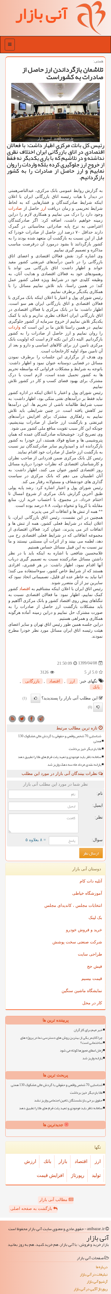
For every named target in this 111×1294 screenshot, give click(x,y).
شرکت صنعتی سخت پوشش (77, 942)
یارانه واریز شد (92, 1058)
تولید (96, 1175)
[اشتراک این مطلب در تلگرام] (41, 718)
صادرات (15, 208)
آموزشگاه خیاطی (87, 893)
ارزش (30, 1161)
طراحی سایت (90, 954)
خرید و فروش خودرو (84, 930)
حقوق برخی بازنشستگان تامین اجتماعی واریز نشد (68, 1100)
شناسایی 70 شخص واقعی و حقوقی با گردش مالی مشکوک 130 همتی (59, 739)
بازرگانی (32, 681)
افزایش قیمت (50, 1175)
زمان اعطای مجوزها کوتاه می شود (81, 1050)
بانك (96, 687)
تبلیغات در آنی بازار (93, 1274)
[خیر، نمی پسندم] (98, 707)
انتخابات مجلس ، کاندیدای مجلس (73, 905)
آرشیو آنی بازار (97, 1281)
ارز (43, 208)
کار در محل (92, 1003)
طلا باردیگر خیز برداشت (85, 748)
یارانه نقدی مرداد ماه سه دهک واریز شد (74, 764)
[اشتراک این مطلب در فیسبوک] (31, 718)
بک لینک (95, 917)
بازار (63, 1161)
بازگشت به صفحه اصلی (31, 1208)
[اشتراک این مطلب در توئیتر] (22, 718)
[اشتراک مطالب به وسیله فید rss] (12, 718)
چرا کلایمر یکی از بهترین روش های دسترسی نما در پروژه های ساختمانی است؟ (61, 1040)
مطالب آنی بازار (54, 1199)
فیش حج (94, 966)
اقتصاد (24, 589)
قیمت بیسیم (91, 978)
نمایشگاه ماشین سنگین (82, 991)
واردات (14, 327)
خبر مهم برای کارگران (88, 1030)
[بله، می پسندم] (35, 698)
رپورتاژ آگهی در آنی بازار (90, 1289)
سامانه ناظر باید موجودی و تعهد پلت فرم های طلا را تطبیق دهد (59, 757)
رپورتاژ (77, 1175)
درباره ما (101, 1267)
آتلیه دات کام (91, 881)
